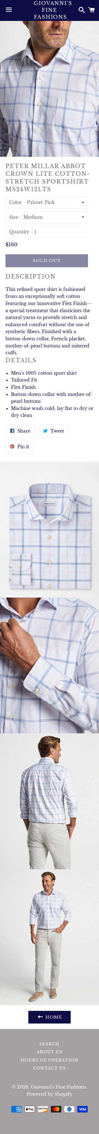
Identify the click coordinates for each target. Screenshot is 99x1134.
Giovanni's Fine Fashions (49, 10)
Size (13, 217)
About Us (49, 1051)
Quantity (19, 231)
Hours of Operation (49, 1060)
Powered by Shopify (49, 1094)
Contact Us (49, 1068)
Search (49, 1043)
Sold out (47, 260)
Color (15, 202)
